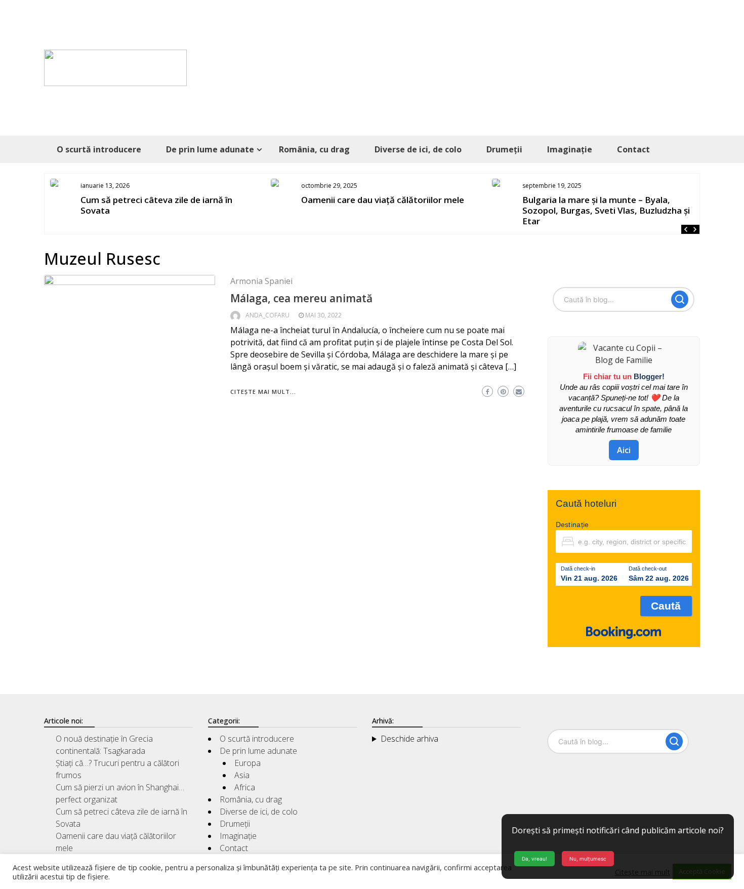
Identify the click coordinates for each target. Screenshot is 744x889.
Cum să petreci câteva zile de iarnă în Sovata (156, 205)
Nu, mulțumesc (587, 859)
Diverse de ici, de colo (418, 149)
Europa (247, 763)
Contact (633, 149)
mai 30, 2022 (323, 315)
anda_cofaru (267, 315)
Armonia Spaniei (261, 281)
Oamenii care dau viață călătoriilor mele (382, 200)
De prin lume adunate (210, 149)
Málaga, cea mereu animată (301, 298)
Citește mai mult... (263, 391)
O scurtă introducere (99, 149)
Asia (242, 775)
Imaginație (569, 149)
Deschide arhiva (409, 738)
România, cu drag (314, 149)
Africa (244, 787)
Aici (624, 450)
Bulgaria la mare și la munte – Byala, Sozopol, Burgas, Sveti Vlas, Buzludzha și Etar (606, 210)
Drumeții (504, 149)
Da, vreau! (534, 859)
